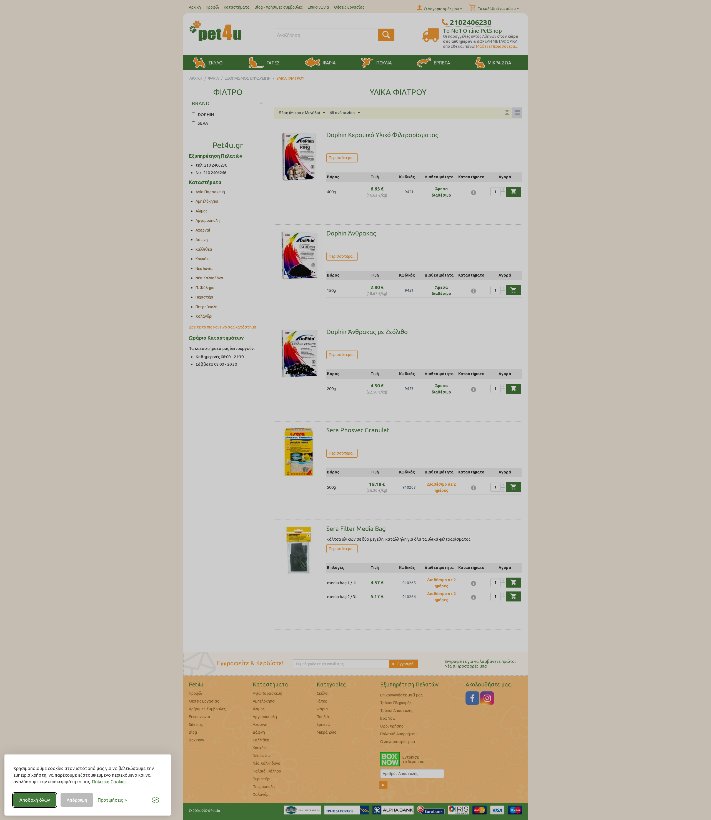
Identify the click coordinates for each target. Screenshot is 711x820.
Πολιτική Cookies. (109, 781)
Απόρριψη (77, 800)
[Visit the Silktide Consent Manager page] (155, 800)
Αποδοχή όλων (34, 800)
